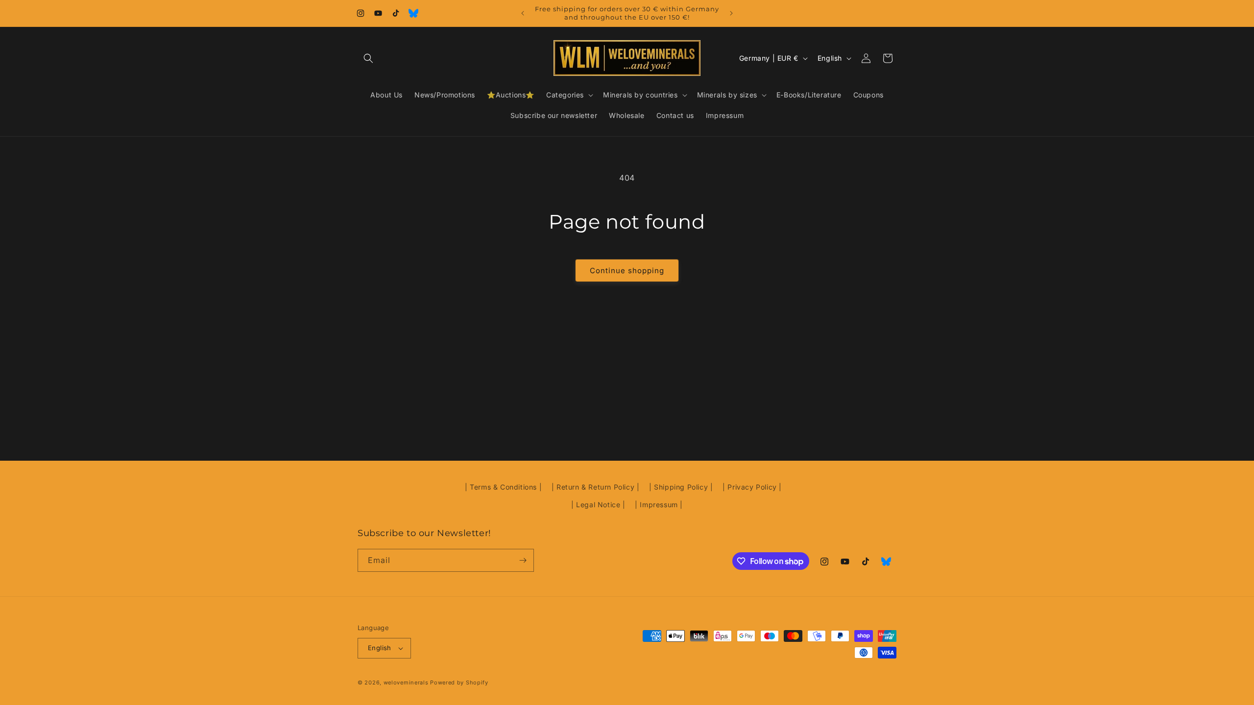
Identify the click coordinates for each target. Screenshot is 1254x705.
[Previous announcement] (522, 13)
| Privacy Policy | (752, 487)
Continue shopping (627, 270)
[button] (368, 58)
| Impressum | (659, 504)
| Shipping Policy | (681, 487)
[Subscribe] (522, 560)
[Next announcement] (731, 13)
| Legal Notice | (598, 504)
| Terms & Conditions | (503, 487)
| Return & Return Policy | (596, 487)
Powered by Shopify (459, 682)
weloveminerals (406, 682)
